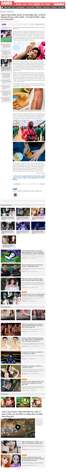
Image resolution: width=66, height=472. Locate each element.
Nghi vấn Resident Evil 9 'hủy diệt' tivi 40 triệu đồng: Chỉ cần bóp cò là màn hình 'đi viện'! (7, 81)
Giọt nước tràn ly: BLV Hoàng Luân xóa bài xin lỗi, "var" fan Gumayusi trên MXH (6, 87)
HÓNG (42, 4)
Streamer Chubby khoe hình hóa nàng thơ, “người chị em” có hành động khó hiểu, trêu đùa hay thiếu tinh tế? (32, 339)
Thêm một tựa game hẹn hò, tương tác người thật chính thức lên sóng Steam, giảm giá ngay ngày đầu (32, 325)
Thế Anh (23, 287)
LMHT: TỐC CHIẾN (30, 7)
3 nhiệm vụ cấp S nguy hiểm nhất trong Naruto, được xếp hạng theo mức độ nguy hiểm (33, 383)
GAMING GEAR (39, 7)
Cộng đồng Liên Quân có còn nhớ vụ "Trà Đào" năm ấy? (32, 366)
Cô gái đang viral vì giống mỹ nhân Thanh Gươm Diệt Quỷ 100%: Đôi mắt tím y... (8, 245)
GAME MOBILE (19, 4)
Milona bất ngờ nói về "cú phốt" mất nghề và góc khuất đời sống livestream (32, 442)
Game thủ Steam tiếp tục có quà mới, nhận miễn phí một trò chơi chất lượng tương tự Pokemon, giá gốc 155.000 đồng (33, 252)
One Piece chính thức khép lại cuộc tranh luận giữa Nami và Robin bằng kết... (38, 218)
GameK (3, 11)
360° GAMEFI (61, 7)
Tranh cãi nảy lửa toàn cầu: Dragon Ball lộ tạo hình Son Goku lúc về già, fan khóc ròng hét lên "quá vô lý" (7, 99)
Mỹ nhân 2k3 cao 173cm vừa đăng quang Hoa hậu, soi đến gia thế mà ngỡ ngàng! (6, 69)
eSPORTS (25, 4)
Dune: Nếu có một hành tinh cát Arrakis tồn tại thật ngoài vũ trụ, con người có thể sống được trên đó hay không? (29, 177)
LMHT (13, 7)
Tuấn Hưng (24, 257)
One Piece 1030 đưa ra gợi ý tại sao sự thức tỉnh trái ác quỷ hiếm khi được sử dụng (6, 40)
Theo (29, 184)
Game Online (29, 257)
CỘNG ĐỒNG (47, 4)
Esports (27, 358)
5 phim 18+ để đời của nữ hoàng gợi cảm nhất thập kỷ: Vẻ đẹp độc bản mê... (38, 232)
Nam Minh (24, 358)
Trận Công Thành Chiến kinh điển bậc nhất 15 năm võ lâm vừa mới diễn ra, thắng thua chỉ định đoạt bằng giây (22, 414)
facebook (60, 1)
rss (64, 1)
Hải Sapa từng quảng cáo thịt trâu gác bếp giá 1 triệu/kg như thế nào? (32, 265)
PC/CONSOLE (54, 7)
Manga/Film (10, 11)
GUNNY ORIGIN (7, 7)
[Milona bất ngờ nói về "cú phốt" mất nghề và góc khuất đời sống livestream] (11, 447)
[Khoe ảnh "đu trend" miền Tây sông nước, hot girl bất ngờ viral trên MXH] (11, 284)
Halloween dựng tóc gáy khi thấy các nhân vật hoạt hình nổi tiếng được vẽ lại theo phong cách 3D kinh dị (6, 46)
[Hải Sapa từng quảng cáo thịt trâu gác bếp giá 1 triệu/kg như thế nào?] (11, 270)
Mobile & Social (28, 271)
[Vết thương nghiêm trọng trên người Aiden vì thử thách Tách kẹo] (29, 99)
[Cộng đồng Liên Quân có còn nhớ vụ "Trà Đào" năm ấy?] (11, 371)
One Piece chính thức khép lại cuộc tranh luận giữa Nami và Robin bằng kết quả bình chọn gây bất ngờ (33, 458)
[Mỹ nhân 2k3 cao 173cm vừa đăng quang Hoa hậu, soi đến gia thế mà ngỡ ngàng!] (6, 62)
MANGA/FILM (37, 4)
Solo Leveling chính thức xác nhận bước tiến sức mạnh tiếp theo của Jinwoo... (23, 232)
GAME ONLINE (46, 7)
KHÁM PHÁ (30, 4)
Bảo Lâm (23, 390)
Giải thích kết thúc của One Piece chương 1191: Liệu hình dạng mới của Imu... (7, 232)
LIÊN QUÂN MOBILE (20, 7)
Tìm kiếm (63, 4)
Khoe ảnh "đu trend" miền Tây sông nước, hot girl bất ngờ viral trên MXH (32, 279)
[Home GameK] (2, 7)
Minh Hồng (24, 300)
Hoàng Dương (24, 346)
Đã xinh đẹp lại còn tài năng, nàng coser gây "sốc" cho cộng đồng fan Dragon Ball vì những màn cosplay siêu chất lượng (7, 52)
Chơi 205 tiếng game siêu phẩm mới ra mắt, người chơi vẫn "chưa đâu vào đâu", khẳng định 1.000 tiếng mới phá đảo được (6, 75)
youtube (62, 1)
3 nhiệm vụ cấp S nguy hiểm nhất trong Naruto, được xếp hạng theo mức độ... (23, 218)
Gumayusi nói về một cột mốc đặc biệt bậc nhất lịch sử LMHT (32, 352)
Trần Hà (23, 271)
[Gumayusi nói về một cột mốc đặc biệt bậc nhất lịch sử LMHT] (11, 357)
